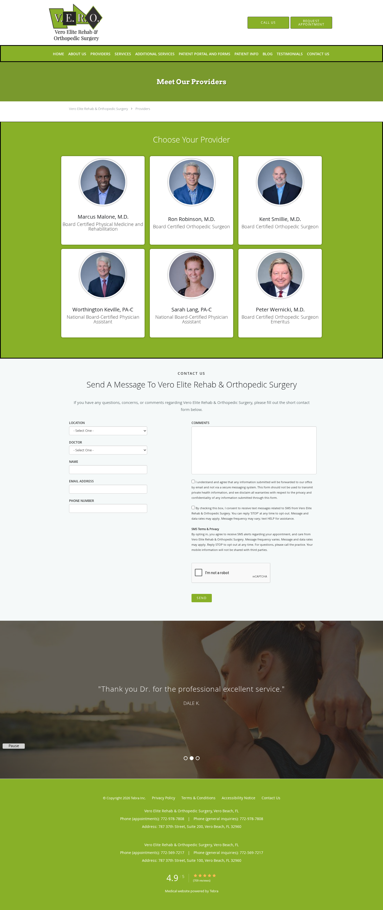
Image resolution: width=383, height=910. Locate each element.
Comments (200, 423)
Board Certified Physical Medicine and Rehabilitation (103, 226)
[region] (191, 694)
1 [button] (185, 758)
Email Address (81, 481)
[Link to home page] (68, 22)
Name (73, 461)
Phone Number (81, 501)
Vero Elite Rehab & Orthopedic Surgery (98, 108)
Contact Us (271, 797)
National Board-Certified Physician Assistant (103, 319)
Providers (142, 108)
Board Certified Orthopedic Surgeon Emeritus (280, 319)
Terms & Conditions (198, 797)
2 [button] (191, 758)
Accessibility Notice (238, 797)
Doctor (75, 442)
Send (202, 598)
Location (77, 423)
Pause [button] (14, 745)
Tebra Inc (138, 798)
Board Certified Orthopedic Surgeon (191, 226)
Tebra (214, 891)
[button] (311, 23)
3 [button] (197, 758)
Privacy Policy (163, 797)
